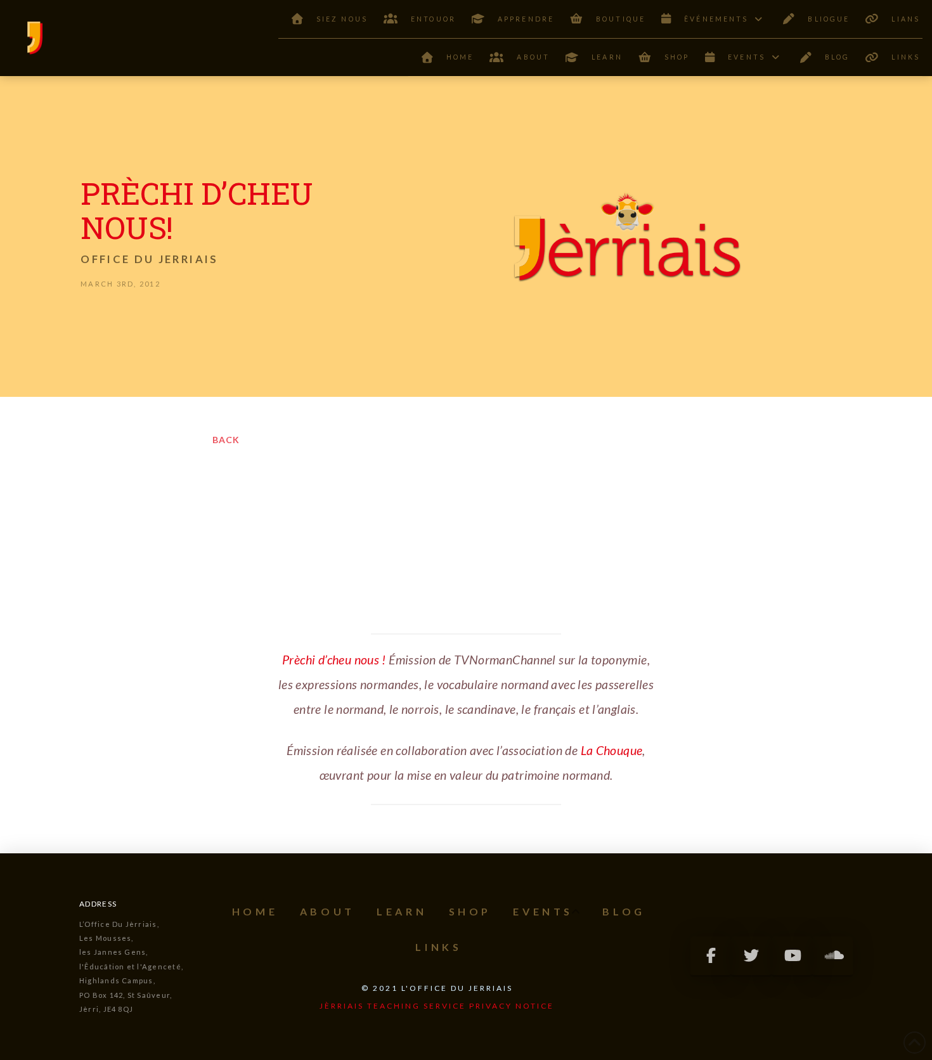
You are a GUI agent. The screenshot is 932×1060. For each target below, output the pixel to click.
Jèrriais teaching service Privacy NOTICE (437, 1006)
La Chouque (612, 750)
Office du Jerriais (149, 259)
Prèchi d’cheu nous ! (334, 659)
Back (226, 439)
